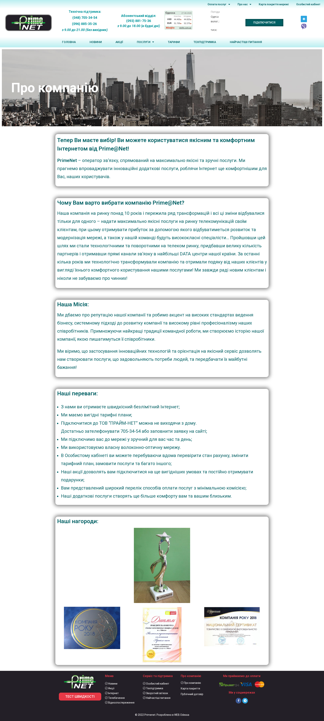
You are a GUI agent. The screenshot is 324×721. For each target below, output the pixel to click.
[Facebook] (238, 701)
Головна (69, 42)
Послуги (143, 42)
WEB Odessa (181, 714)
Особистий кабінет (308, 4)
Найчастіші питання (246, 42)
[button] (264, 23)
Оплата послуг (217, 4)
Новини (96, 42)
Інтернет (113, 693)
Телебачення (116, 697)
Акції (119, 42)
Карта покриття (190, 688)
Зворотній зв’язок (157, 693)
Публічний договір (192, 694)
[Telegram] (304, 19)
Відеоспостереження (121, 702)
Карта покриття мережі (274, 4)
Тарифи (174, 42)
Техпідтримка (205, 42)
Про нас (243, 4)
